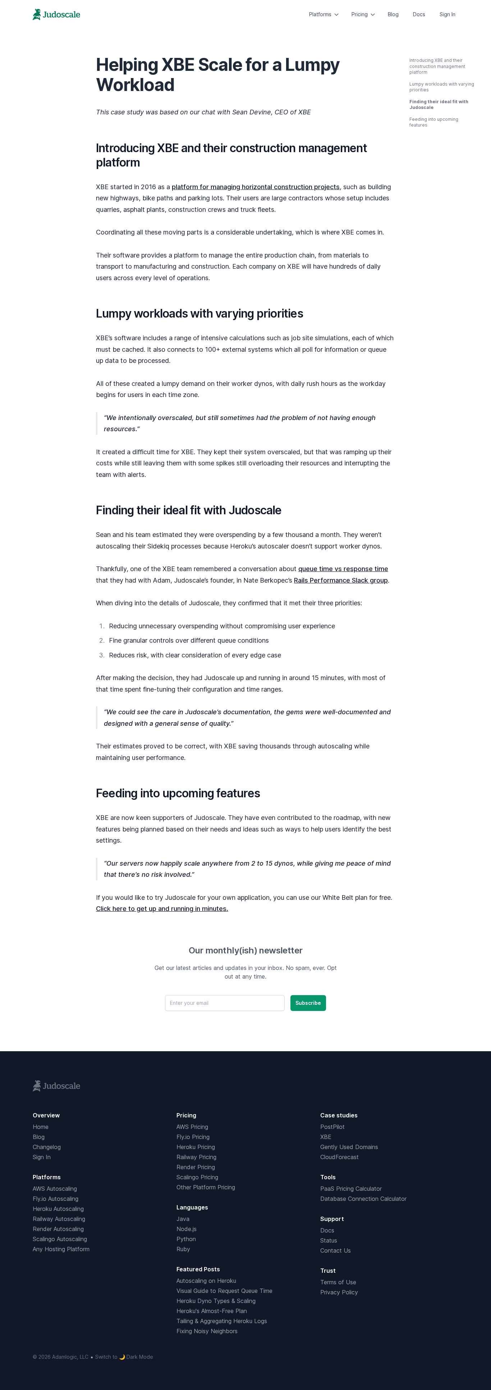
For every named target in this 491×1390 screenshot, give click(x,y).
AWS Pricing (192, 1126)
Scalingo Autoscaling (60, 1239)
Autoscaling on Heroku (206, 1280)
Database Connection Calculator (363, 1198)
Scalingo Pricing (197, 1177)
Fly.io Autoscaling (55, 1198)
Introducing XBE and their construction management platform (437, 66)
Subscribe (308, 1003)
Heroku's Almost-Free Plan (211, 1310)
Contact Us (335, 1250)
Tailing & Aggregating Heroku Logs (221, 1321)
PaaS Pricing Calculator (351, 1188)
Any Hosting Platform (61, 1249)
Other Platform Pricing (205, 1187)
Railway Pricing (196, 1157)
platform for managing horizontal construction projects (256, 187)
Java (182, 1218)
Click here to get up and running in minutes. (162, 908)
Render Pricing (195, 1167)
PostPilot (332, 1126)
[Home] (56, 14)
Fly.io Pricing (193, 1136)
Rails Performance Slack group (341, 580)
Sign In (447, 14)
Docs (419, 14)
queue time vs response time (343, 569)
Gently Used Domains (349, 1146)
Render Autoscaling (58, 1228)
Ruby (183, 1249)
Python (186, 1239)
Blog (393, 14)
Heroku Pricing (195, 1146)
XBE (325, 1136)
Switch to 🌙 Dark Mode (124, 1357)
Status (328, 1240)
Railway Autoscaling (59, 1218)
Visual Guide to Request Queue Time (224, 1290)
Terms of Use (338, 1282)
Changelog (47, 1146)
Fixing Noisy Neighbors (207, 1331)
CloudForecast (339, 1157)
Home (41, 1126)
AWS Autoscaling (55, 1188)
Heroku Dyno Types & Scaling (216, 1300)
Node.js (186, 1228)
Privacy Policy (339, 1292)
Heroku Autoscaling (58, 1208)
